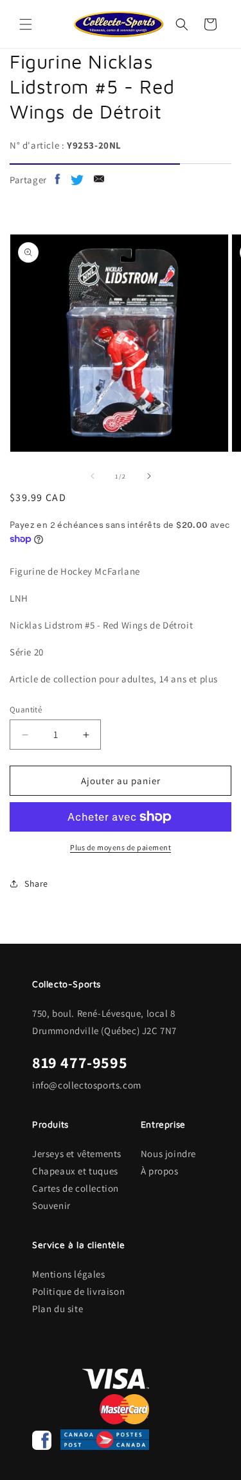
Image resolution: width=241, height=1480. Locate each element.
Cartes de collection (75, 1188)
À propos (160, 1171)
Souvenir (51, 1205)
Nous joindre (168, 1153)
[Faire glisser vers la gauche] (92, 476)
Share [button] (36, 883)
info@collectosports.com (86, 1085)
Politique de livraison (78, 1291)
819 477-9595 (79, 1062)
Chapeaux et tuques (75, 1171)
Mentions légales (68, 1274)
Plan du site (57, 1309)
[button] (26, 24)
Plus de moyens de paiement (120, 847)
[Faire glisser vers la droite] (149, 476)
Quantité (26, 709)
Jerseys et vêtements (76, 1153)
